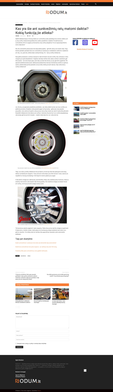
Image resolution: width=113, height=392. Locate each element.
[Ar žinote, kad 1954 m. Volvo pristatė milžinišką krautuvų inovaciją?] (60, 294)
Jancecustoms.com (48, 224)
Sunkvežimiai (23, 255)
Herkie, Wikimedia (49, 103)
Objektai (58, 4)
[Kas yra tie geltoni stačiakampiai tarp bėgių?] (42, 294)
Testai (82, 4)
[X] (20, 265)
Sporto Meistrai (20, 375)
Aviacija (27, 4)
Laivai (52, 4)
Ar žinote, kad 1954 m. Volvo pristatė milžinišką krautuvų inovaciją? (58, 302)
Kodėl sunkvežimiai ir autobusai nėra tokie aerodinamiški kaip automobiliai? (35, 243)
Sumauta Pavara (20, 376)
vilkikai (29, 255)
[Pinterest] (24, 265)
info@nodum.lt (29, 368)
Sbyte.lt (39, 390)
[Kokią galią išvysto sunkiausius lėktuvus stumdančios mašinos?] (23, 294)
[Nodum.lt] (56, 12)
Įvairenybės (65, 4)
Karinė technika (45, 4)
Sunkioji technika (35, 4)
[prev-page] (16, 307)
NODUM (17, 35)
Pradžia (17, 22)
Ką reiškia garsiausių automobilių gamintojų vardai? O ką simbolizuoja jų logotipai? (58, 275)
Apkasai (28, 1)
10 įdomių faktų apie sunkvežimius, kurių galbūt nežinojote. (31, 251)
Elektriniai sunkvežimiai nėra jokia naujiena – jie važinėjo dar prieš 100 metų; (36, 247)
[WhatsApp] (27, 265)
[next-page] (19, 307)
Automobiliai (19, 4)
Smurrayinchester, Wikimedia (48, 168)
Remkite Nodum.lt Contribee (85, 49)
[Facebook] (17, 265)
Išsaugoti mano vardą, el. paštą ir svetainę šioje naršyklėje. (32, 343)
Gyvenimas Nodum (75, 4)
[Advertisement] (84, 76)
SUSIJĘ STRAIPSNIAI (22, 285)
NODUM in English (20, 1)
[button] (96, 4)
